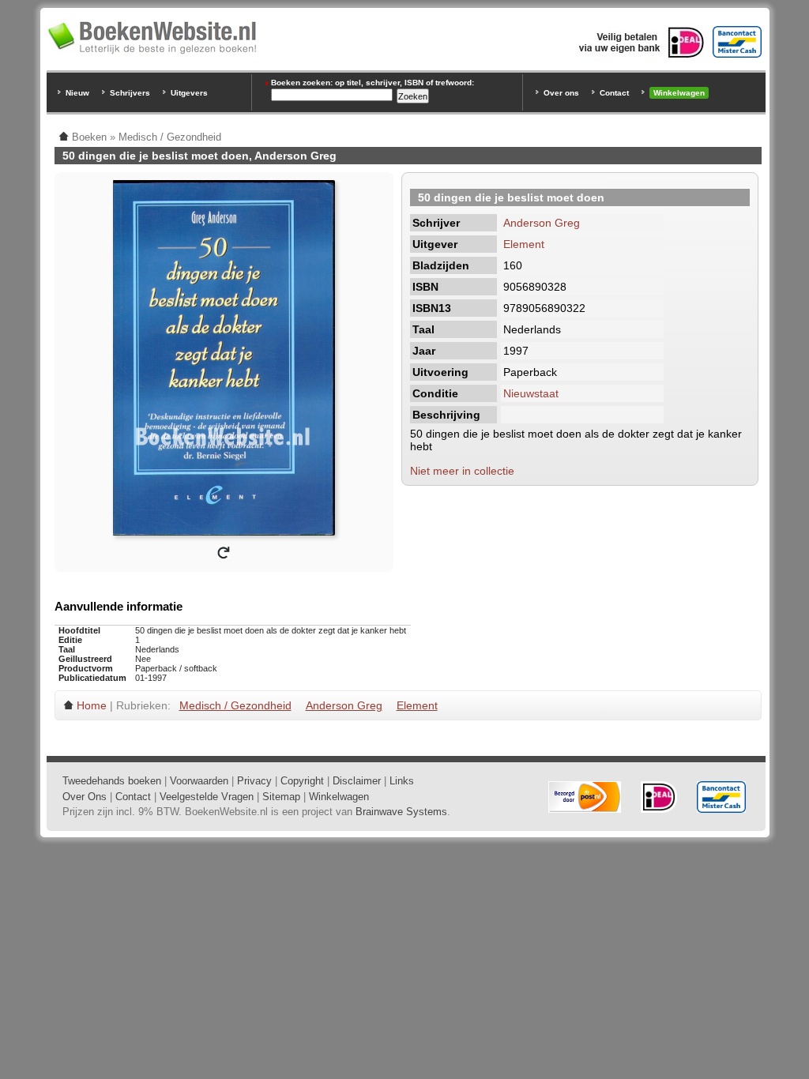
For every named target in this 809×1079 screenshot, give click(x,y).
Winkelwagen (679, 92)
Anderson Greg (541, 222)
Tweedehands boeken (111, 781)
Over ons (561, 92)
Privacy (254, 781)
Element (523, 244)
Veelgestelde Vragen (207, 797)
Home (92, 705)
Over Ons (84, 797)
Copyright (302, 781)
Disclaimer (357, 781)
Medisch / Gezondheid (235, 705)
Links (401, 781)
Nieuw (77, 92)
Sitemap (281, 797)
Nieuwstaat (531, 393)
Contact (614, 92)
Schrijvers (130, 92)
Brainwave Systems (401, 812)
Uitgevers (189, 92)
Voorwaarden (199, 781)
